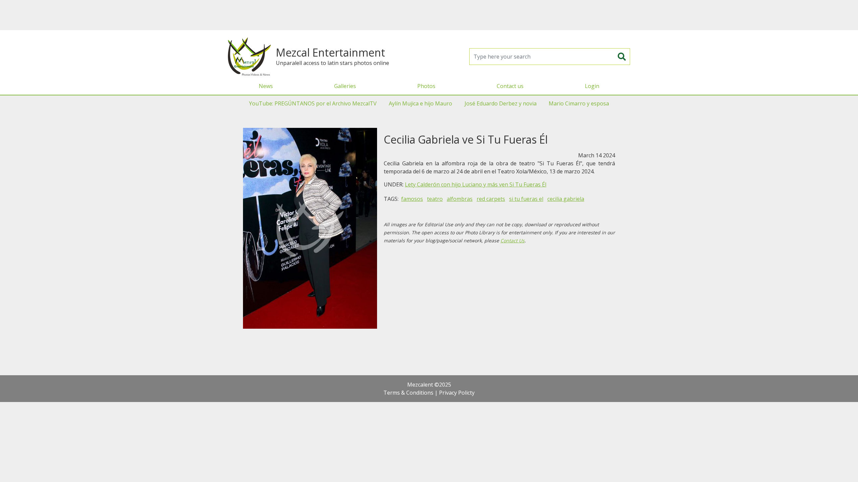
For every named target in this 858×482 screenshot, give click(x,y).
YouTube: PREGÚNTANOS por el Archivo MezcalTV (313, 103)
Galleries (345, 86)
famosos (412, 199)
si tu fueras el (526, 199)
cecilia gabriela (565, 199)
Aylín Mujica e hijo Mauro (420, 103)
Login (592, 86)
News (266, 86)
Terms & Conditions (408, 392)
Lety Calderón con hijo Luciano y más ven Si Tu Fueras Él (475, 184)
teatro (435, 199)
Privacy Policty (457, 392)
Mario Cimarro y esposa (579, 103)
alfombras (460, 199)
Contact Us (512, 240)
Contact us (510, 86)
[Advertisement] (429, 15)
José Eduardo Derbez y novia (501, 103)
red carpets (491, 199)
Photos (426, 86)
